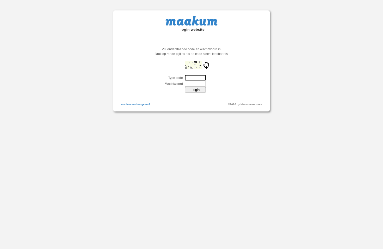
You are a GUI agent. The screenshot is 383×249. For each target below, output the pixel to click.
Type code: (176, 78)
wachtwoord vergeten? (135, 104)
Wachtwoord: (174, 84)
